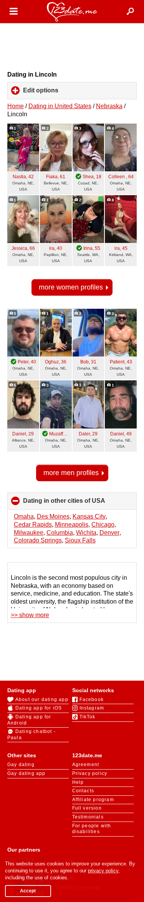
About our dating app (41, 699)
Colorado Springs (38, 540)
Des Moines (53, 516)
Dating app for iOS (38, 708)
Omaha (24, 516)
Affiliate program (93, 799)
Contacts (83, 790)
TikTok (87, 717)
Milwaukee (28, 532)
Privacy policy (90, 773)
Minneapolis (71, 524)
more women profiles (71, 287)
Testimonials (88, 817)
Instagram (91, 708)
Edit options (53, 93)
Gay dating (21, 764)
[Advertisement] (72, 47)
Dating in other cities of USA (77, 503)
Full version (87, 808)
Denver (109, 532)
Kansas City (89, 516)
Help (78, 782)
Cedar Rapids (33, 524)
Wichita (86, 532)
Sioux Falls (80, 540)
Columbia (59, 532)
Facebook (91, 699)
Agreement (85, 764)
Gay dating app (26, 773)
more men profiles (71, 473)
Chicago (102, 524)
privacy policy (103, 871)
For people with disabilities (91, 829)
